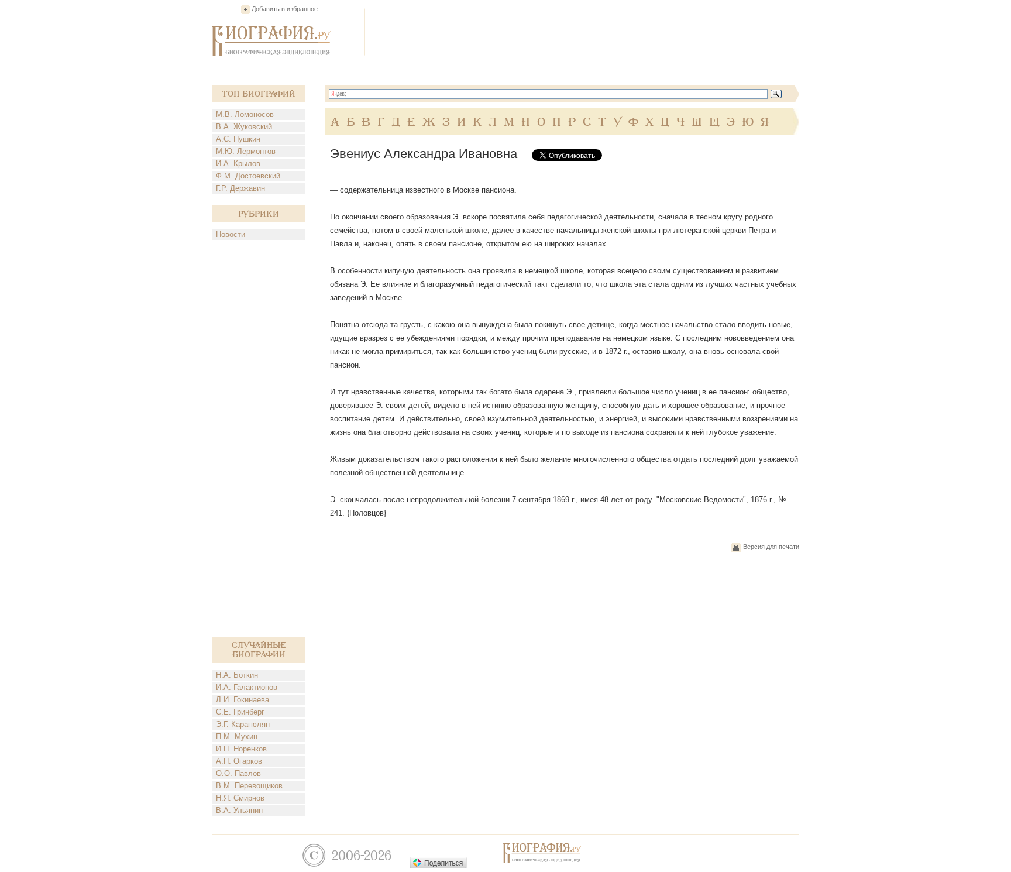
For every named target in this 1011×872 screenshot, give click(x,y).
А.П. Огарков (239, 761)
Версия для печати (771, 546)
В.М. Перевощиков (249, 785)
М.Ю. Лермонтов (246, 151)
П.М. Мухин (236, 736)
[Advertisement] (586, 31)
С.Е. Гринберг (240, 712)
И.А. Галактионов (246, 687)
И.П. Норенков (241, 748)
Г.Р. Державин (240, 188)
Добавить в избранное (285, 8)
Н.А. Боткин (237, 675)
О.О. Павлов (238, 773)
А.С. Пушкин (238, 139)
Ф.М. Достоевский (248, 175)
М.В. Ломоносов (245, 114)
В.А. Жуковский (244, 126)
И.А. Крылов (238, 163)
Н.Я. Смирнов (240, 798)
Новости (230, 234)
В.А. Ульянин (239, 810)
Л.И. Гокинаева (242, 699)
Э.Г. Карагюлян (243, 724)
